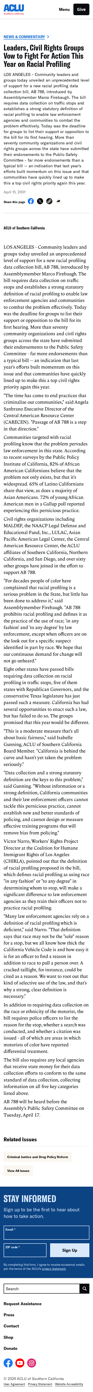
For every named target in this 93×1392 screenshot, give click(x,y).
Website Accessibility (69, 1384)
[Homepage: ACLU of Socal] (19, 9)
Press (9, 1314)
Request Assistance (23, 1303)
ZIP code (12, 1247)
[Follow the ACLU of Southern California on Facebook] (8, 1363)
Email (10, 1229)
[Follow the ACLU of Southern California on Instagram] (31, 1363)
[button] (49, 202)
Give (81, 9)
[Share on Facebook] (31, 202)
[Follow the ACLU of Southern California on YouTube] (19, 1363)
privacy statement (54, 1269)
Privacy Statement (40, 1384)
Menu (64, 9)
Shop (8, 1337)
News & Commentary (24, 36)
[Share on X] (40, 202)
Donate (10, 1348)
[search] (84, 1289)
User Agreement (14, 1384)
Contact (11, 1325)
